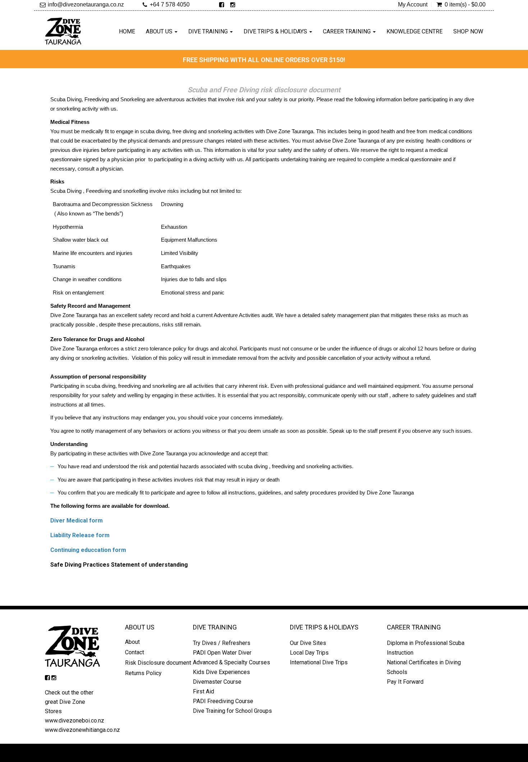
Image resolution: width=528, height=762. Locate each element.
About (132, 641)
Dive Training (208, 31)
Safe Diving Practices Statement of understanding (119, 564)
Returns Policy (144, 673)
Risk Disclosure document (158, 662)
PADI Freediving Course (223, 701)
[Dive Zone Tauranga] (63, 31)
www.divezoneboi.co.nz (74, 720)
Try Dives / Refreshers (221, 643)
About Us (160, 31)
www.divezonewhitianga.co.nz (82, 729)
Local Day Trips (309, 652)
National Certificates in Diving (424, 662)
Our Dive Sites (308, 643)
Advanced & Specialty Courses (231, 662)
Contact (134, 652)
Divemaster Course (217, 681)
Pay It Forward (405, 681)
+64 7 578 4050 (170, 4)
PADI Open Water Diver (222, 652)
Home (127, 31)
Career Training (347, 31)
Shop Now (468, 31)
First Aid (203, 691)
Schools (397, 672)
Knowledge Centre (414, 31)
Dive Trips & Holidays (276, 31)
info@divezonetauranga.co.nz (86, 4)
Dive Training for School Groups (232, 710)
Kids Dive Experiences (221, 672)
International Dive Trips (319, 662)
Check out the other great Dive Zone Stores (69, 702)
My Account (412, 4)
